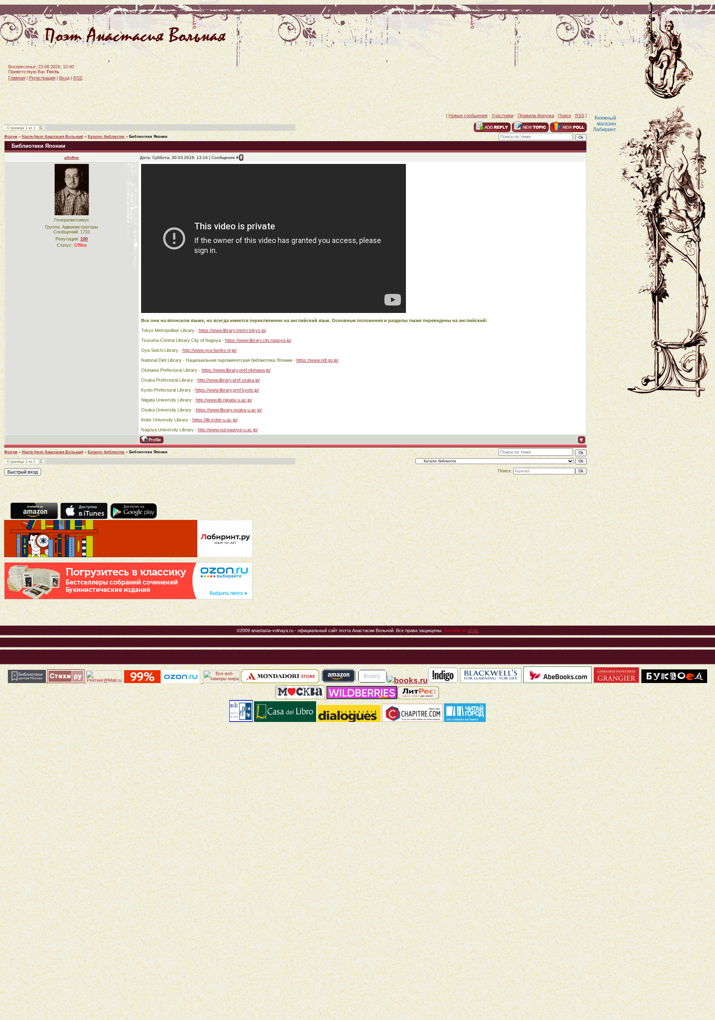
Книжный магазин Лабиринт (604, 123)
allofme (71, 157)
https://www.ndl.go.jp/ (317, 360)
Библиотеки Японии (148, 137)
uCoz (473, 630)
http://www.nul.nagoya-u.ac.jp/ (228, 429)
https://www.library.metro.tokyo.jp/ (232, 330)
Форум (10, 137)
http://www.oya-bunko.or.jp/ (209, 350)
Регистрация (42, 77)
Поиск (564, 115)
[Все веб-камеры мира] (221, 681)
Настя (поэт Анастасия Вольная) (52, 137)
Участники (502, 115)
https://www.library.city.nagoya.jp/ (258, 340)
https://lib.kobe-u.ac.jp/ (215, 419)
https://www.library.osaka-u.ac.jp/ (229, 409)
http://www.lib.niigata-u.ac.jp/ (224, 399)
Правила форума (536, 115)
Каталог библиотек (106, 137)
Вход (64, 77)
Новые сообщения (468, 115)
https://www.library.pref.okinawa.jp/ (236, 370)
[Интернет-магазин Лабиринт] (128, 555)
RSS (77, 77)
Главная (16, 77)
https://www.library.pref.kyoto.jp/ (227, 389)
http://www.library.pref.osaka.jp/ (228, 380)
